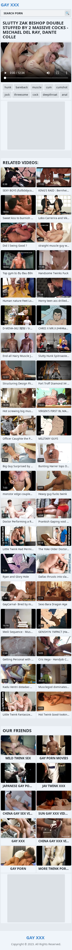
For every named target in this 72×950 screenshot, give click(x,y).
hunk (8, 87)
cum (49, 87)
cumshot (61, 87)
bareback (22, 87)
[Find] (67, 13)
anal (64, 94)
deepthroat (50, 94)
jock (7, 94)
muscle (36, 87)
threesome (21, 94)
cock (35, 94)
